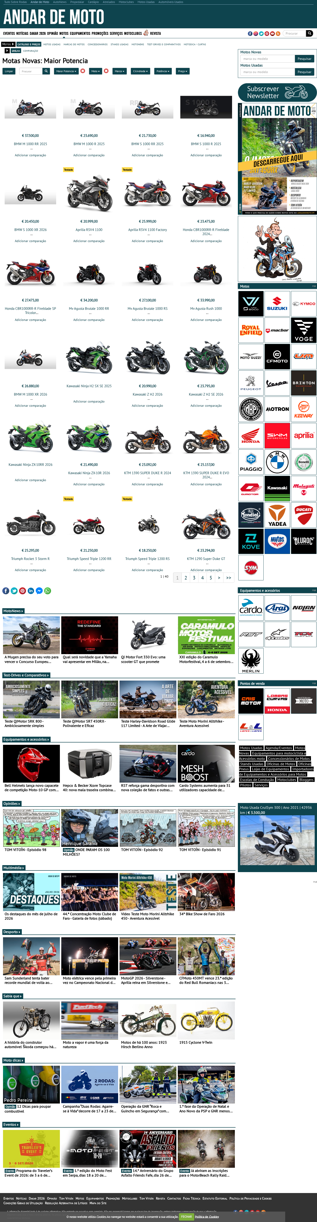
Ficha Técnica (191, 1198)
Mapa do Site (98, 1203)
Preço (181, 71)
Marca (119, 71)
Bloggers (306, 779)
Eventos (9, 33)
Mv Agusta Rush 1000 (206, 308)
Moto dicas (12, 1060)
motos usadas (51, 44)
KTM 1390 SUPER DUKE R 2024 (147, 473)
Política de (207, 1217)
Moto (94, 71)
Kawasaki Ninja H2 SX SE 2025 (89, 386)
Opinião (52, 33)
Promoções (100, 33)
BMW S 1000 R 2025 (206, 144)
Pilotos (245, 785)
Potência (162, 71)
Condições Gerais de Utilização (23, 1203)
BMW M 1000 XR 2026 (30, 394)
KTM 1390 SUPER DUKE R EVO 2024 (206, 475)
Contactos (174, 1198)
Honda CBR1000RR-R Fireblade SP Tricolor (30, 310)
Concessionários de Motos (289, 758)
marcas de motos (74, 44)
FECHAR (186, 1217)
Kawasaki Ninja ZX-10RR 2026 (30, 464)
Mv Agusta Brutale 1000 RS (148, 308)
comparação (30, 50)
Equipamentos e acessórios (25, 739)
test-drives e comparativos (164, 44)
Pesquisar (304, 59)
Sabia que (11, 996)
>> (228, 577)
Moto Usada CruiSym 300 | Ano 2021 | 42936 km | (276, 810)
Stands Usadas (251, 763)
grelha (16, 50)
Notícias (21, 1198)
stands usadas (119, 44)
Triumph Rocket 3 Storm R (30, 559)
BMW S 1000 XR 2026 (30, 229)
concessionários (97, 44)
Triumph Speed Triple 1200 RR (89, 559)
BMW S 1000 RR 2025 (147, 144)
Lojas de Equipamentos (270, 769)
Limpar (9, 71)
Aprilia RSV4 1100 (89, 229)
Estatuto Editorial (215, 1198)
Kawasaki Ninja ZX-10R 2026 (89, 473)
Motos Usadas (251, 747)
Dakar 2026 (38, 33)
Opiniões (10, 803)
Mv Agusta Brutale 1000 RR (89, 308)
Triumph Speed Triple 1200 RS (147, 559)
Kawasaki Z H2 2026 (147, 394)
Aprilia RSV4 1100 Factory (147, 229)
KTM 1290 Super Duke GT (206, 559)
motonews (138, 44)
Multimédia (12, 867)
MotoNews (12, 610)
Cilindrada (139, 71)
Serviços (261, 785)
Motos (80, 1198)
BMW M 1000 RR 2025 (30, 144)
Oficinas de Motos (281, 763)
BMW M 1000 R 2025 (89, 144)
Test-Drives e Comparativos (24, 675)
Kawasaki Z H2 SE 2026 (206, 394)
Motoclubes (133, 33)
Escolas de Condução (257, 779)
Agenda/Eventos (279, 747)
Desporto (10, 931)
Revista (155, 33)
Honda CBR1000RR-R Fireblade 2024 (206, 231)
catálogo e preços (29, 44)
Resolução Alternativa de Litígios (66, 1203)
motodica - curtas (195, 44)
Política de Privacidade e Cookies (251, 1198)
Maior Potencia (65, 71)
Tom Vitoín (66, 1198)
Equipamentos (95, 1198)
